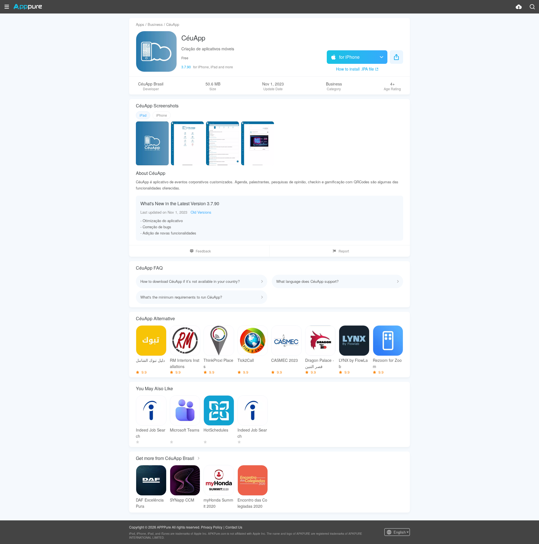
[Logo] (27, 7)
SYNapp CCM (182, 500)
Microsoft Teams (184, 430)
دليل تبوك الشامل (150, 360)
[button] (6, 6)
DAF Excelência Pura (150, 503)
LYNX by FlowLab (353, 363)
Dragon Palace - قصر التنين (319, 363)
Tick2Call (245, 360)
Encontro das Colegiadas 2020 (252, 503)
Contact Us (233, 527)
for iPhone (349, 57)
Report (344, 251)
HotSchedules (216, 430)
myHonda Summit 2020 (218, 503)
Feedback (203, 251)
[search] (532, 6)
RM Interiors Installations (184, 363)
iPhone (161, 115)
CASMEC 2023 (284, 360)
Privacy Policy (211, 527)
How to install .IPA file (355, 69)
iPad (143, 115)
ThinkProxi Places (218, 363)
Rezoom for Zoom (387, 363)
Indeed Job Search (150, 433)
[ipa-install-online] (519, 6)
